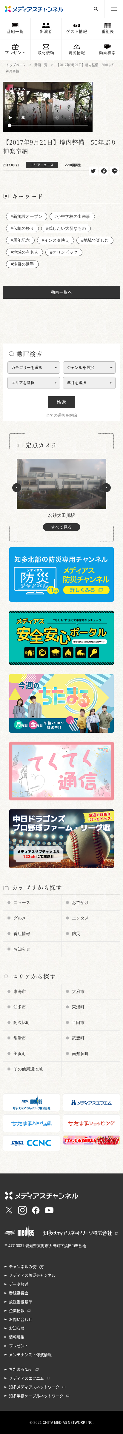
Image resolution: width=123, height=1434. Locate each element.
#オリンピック (64, 252)
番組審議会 (18, 1293)
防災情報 (76, 53)
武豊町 (78, 1038)
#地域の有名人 (24, 252)
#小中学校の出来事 (72, 216)
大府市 (78, 991)
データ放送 (18, 1284)
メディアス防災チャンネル (32, 1275)
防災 (76, 933)
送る (114, 171)
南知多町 (80, 1053)
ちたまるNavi (21, 1369)
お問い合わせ (20, 1319)
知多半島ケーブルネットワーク (36, 1396)
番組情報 (21, 933)
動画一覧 (40, 65)
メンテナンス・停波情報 (30, 1355)
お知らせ (21, 949)
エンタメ (80, 918)
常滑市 (19, 1038)
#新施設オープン (26, 216)
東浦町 (78, 1007)
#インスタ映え (55, 240)
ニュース (21, 902)
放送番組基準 (20, 1302)
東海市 (19, 991)
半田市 (78, 1022)
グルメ (19, 918)
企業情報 (16, 1311)
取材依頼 (46, 53)
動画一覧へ (61, 292)
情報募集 (16, 1337)
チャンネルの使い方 (26, 1267)
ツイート (93, 171)
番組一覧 (15, 31)
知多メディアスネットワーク (34, 1387)
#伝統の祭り (22, 228)
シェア (103, 171)
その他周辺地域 (28, 1069)
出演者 (46, 31)
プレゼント (15, 53)
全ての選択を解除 (61, 415)
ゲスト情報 (76, 31)
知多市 (19, 1007)
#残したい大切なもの (66, 228)
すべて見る (61, 527)
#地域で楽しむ (95, 240)
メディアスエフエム (26, 1378)
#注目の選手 (22, 264)
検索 (61, 401)
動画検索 (107, 53)
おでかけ (80, 902)
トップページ (16, 65)
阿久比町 (21, 1022)
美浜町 (19, 1053)
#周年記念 (20, 240)
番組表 (108, 31)
